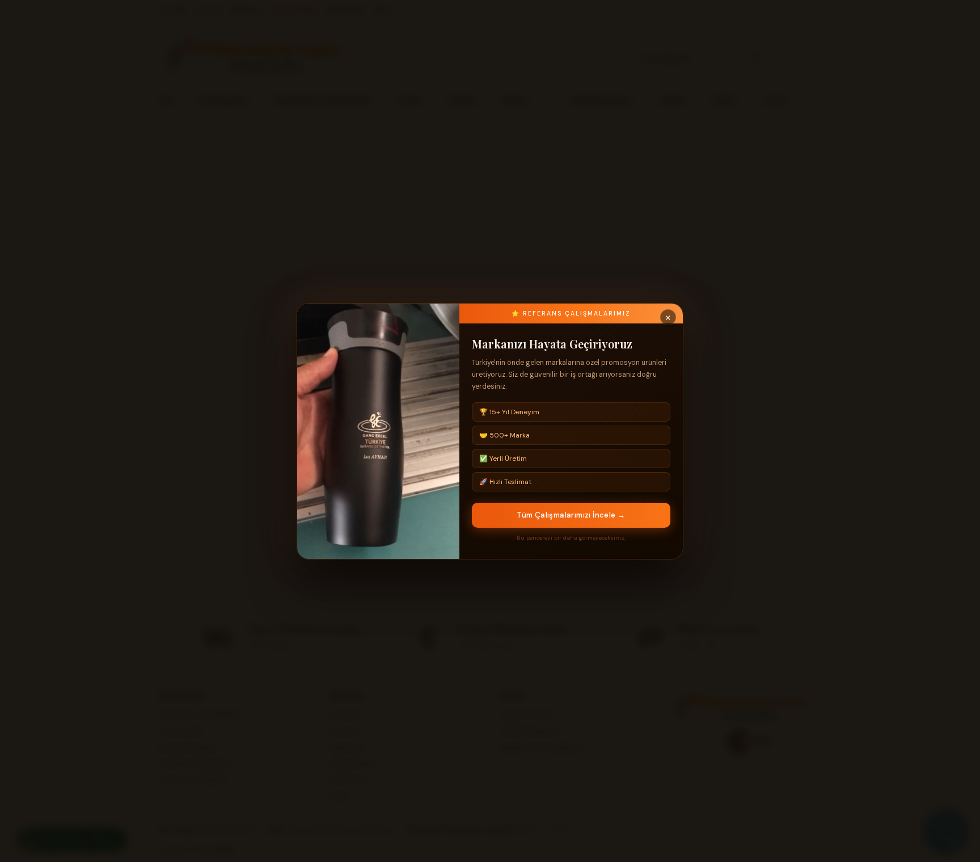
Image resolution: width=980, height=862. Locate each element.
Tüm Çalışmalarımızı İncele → (571, 515)
